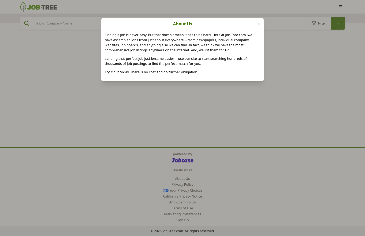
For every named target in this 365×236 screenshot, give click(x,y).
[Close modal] (259, 23)
